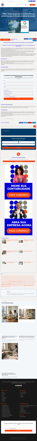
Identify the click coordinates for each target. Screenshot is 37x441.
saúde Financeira (27, 285)
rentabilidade (22, 285)
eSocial (17, 283)
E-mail (4, 83)
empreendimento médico (14, 283)
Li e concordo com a (9, 96)
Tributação (5, 286)
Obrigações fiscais (3, 285)
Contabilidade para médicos (13, 282)
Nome (4, 80)
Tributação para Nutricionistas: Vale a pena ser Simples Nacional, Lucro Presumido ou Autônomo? (12, 240)
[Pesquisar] (34, 126)
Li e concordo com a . (10, 428)
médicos (34, 284)
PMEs (26, 11)
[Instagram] (31, 1)
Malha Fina (32, 284)
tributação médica (9, 286)
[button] (25, 5)
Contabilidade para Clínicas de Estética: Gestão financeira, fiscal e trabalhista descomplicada (29, 240)
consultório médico (28, 281)
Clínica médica (12, 281)
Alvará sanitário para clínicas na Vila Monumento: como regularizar (28, 251)
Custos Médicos (30, 282)
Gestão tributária (18, 284)
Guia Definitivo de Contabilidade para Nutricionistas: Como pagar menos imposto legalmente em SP (12, 251)
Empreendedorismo (18, 11)
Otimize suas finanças (8, 285)
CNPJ (25, 281)
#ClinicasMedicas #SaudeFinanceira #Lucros (5, 275)
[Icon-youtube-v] (34, 1)
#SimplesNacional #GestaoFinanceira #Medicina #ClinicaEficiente (11, 280)
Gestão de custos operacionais (32, 283)
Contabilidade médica (33, 281)
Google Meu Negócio (22, 11)
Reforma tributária (19, 285)
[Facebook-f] (30, 1)
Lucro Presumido (28, 284)
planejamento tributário (14, 285)
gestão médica (13, 284)
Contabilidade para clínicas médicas (5, 282)
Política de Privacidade (13, 428)
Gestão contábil (20, 283)
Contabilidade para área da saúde (21, 282)
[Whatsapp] (28, 1)
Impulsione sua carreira (23, 284)
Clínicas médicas (19, 281)
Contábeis (4, 116)
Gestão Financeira (5, 284)
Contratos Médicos (26, 282)
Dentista (33, 282)
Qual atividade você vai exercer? (8, 93)
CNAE (23, 281)
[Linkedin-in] (33, 1)
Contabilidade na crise (12, 11)
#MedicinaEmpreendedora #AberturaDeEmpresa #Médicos (21, 277)
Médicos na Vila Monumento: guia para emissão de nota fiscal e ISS (29, 262)
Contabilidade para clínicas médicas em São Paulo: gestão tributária (12, 262)
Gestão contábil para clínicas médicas (25, 283)
